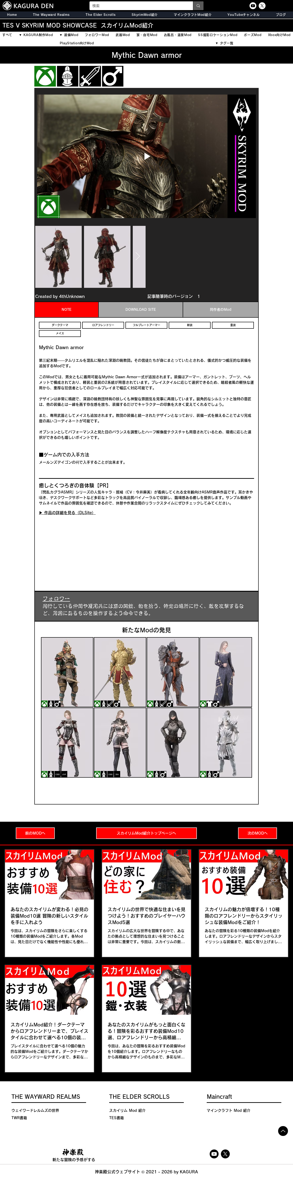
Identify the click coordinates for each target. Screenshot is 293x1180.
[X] (262, 5)
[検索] (198, 5)
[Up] (283, 1131)
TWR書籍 (19, 1118)
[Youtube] (253, 5)
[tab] (66, 309)
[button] (101, 14)
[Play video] (146, 156)
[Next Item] (137, 256)
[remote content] (79, 548)
